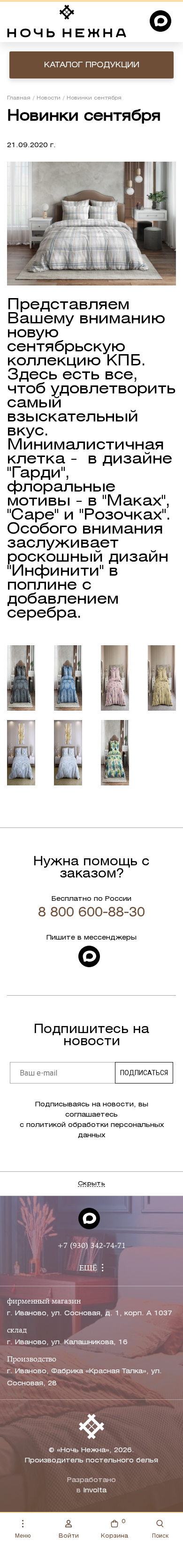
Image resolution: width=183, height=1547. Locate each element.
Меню (22, 1536)
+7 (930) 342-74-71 (91, 1246)
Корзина (114, 1529)
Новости (49, 98)
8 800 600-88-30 (91, 913)
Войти (69, 1536)
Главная (18, 98)
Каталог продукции (91, 65)
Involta (95, 1491)
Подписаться (144, 1072)
